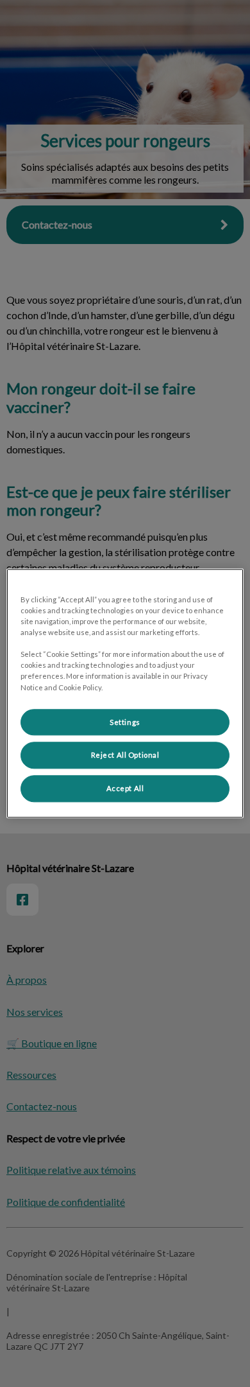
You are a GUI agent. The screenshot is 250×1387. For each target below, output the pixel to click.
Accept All (125, 789)
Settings (125, 722)
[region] (125, 693)
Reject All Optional (125, 755)
